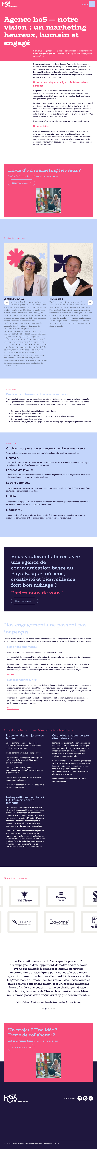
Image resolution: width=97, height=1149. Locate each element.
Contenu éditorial (10, 1128)
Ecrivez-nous (20, 183)
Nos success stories (11, 1115)
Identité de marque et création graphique (64, 1128)
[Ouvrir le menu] (92, 4)
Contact (53, 1141)
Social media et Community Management (19, 1125)
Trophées (7, 1119)
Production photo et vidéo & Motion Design (19, 1131)
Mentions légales (18, 1143)
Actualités (53, 1138)
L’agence (7, 1138)
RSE (5, 1141)
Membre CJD (48, 1143)
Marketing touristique (57, 1119)
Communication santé (58, 1112)
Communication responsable (60, 1115)
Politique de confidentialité (34, 1143)
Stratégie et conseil (57, 1131)
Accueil (6, 1112)
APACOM (56, 1143)
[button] (6, 302)
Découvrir (12, 674)
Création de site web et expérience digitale (65, 1125)
